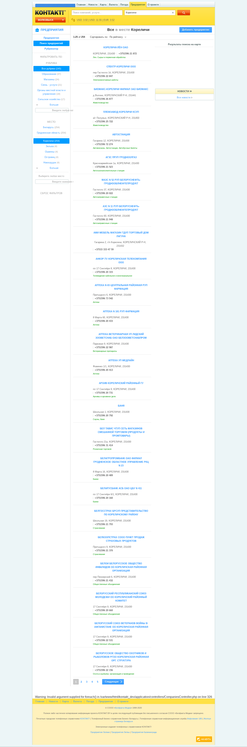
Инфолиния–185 (194, 719)
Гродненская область (51, 132)
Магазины (51, 79)
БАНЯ (121, 405)
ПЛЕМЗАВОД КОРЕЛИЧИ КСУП (121, 112)
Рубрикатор (51, 48)
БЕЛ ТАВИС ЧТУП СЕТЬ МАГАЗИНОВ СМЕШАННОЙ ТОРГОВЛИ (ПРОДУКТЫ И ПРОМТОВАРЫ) (121, 432)
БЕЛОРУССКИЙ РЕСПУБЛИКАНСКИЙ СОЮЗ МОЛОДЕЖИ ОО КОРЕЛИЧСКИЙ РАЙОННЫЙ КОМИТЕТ (121, 597)
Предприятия (138, 4)
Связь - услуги (51, 84)
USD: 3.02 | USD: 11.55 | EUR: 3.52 (95, 20)
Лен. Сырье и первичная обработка (109, 57)
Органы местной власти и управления (51, 92)
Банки (96, 479)
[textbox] (95, 12)
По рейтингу (116, 37)
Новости (92, 4)
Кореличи (51, 140)
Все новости (183, 97)
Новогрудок (51, 162)
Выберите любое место (51, 176)
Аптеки (96, 302)
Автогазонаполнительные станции (109, 170)
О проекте (153, 4)
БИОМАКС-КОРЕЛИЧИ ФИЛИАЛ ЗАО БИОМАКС (121, 89)
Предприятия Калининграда (144, 732)
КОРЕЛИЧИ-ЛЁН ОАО (115, 47)
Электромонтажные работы (106, 80)
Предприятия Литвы (120, 732)
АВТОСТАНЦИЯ (121, 134)
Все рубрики (51, 68)
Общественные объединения (106, 584)
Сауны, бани (99, 419)
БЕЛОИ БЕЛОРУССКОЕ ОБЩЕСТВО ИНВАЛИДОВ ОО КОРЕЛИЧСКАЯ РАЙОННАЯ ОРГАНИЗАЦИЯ (121, 567)
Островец (51, 157)
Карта (103, 4)
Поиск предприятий (51, 43)
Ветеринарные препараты (105, 351)
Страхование (99, 528)
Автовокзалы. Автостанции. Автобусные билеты (115, 148)
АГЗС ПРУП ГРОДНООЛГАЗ (121, 157)
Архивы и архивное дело (104, 396)
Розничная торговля (102, 449)
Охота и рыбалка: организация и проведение (114, 674)
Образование (51, 74)
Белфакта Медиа (123, 708)
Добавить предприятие (195, 29)
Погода (124, 4)
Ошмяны (51, 151)
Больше (54, 104)
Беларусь (51, 127)
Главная (81, 4)
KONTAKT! (85, 719)
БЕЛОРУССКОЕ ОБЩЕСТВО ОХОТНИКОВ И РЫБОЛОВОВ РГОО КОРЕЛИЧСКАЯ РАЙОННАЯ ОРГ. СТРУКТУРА (121, 657)
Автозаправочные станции (105, 197)
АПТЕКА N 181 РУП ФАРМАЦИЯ (121, 311)
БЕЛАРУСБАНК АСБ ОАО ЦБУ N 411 (121, 488)
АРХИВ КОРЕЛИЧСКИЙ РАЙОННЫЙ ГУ (121, 383)
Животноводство (101, 103)
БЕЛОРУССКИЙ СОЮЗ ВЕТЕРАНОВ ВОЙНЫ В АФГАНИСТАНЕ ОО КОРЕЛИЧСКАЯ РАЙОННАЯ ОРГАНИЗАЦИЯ (121, 627)
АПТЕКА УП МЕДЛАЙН (121, 360)
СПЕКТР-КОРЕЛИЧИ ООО (121, 66)
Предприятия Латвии (100, 732)
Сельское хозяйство (51, 99)
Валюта (113, 4)
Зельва (51, 146)
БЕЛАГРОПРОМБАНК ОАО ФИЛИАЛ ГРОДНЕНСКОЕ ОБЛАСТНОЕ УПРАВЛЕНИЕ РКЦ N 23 (121, 462)
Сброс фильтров (51, 193)
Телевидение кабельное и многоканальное (113, 276)
